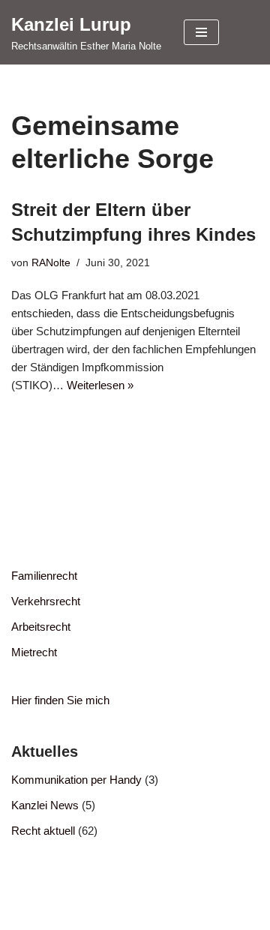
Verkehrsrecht (45, 601)
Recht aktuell (43, 830)
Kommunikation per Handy (76, 779)
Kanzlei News (45, 805)
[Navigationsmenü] (201, 32)
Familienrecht (44, 575)
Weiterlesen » (100, 385)
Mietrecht (34, 652)
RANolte (51, 262)
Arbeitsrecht (40, 626)
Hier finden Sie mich (60, 700)
